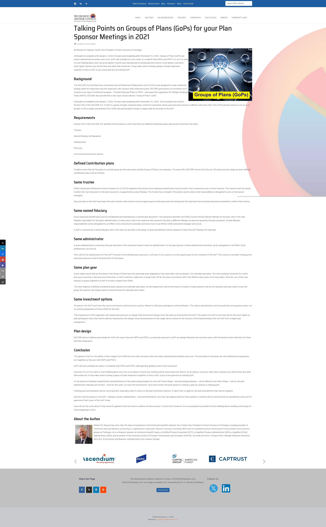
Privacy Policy (163, 490)
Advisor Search (153, 3)
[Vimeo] (75, 3)
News (179, 3)
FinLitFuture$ (188, 3)
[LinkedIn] (80, 3)
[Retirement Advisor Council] (85, 18)
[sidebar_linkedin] (3, 248)
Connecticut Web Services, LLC (167, 519)
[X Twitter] (86, 3)
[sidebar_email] (3, 270)
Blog (163, 3)
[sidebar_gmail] (3, 259)
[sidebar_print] (3, 276)
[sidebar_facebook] (3, 253)
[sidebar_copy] (3, 281)
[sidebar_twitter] (3, 242)
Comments (171, 3)
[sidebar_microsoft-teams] (3, 265)
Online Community (139, 3)
